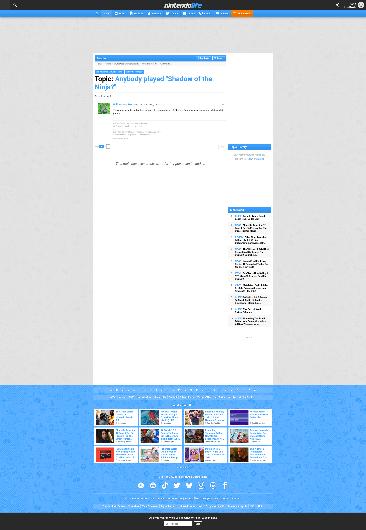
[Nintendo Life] (183, 5)
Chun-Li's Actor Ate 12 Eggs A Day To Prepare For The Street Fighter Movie (251, 228)
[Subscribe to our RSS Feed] (141, 486)
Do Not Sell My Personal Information (224, 498)
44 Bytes (189, 498)
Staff (131, 397)
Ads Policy (219, 397)
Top (114, 397)
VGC (222, 506)
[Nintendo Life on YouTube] (153, 486)
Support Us (160, 397)
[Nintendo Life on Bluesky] (189, 486)
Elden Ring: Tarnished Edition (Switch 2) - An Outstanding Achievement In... (251, 240)
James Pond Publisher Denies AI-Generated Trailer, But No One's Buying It (251, 264)
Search (219, 58)
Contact (173, 397)
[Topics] (5, 5)
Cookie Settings (247, 397)
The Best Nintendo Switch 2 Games (248, 311)
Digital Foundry (169, 506)
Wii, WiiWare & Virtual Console (126, 64)
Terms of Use (204, 397)
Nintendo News (187, 506)
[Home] (97, 13)
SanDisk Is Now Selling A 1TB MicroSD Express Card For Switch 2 (251, 276)
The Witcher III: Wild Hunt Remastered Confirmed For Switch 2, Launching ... (252, 252)
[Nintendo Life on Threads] (213, 486)
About (122, 397)
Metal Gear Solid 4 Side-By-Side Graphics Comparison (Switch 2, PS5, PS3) (251, 288)
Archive (232, 397)
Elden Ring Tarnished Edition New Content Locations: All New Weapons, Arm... (251, 321)
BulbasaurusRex (122, 104)
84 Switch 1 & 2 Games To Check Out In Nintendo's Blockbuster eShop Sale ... (251, 300)
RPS (260, 506)
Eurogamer (211, 506)
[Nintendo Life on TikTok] (165, 486)
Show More (182, 467)
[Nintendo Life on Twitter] (177, 486)
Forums (101, 58)
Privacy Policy (187, 397)
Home (99, 64)
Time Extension (150, 506)
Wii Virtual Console (134, 72)
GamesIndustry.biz (237, 506)
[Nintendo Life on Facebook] (225, 486)
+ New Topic (203, 58)
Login (346, 7)
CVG (252, 506)
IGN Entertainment (165, 498)
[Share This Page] (338, 5)
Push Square (118, 506)
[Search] (15, 5)
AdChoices (202, 498)
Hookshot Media (139, 498)
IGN (200, 506)
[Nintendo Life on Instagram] (201, 486)
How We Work (144, 397)
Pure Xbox (133, 506)
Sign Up (353, 7)
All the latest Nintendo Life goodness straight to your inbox (183, 517)
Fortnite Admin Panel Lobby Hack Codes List (250, 217)
